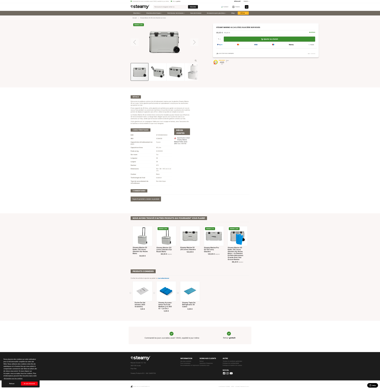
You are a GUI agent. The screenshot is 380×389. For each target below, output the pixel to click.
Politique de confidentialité (231, 363)
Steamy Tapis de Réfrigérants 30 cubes (188, 305)
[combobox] (175, 7)
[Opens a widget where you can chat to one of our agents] (372, 385)
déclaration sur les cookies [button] (13, 378)
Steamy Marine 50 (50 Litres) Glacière (188, 248)
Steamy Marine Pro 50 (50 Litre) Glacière (211, 250)
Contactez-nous (204, 365)
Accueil (135, 18)
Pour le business (185, 363)
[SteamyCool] (140, 7)
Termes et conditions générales (232, 361)
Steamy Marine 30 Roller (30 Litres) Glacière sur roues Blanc (140, 250)
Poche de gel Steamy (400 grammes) (140, 305)
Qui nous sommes (185, 361)
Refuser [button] (11, 383)
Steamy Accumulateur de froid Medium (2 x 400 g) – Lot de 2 (165, 306)
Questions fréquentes (206, 363)
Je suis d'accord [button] (29, 383)
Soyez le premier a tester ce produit (145, 199)
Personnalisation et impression (189, 365)
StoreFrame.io (145, 386)
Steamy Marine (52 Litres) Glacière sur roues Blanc (164, 250)
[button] (246, 1)
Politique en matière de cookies (232, 365)
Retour (202, 361)
